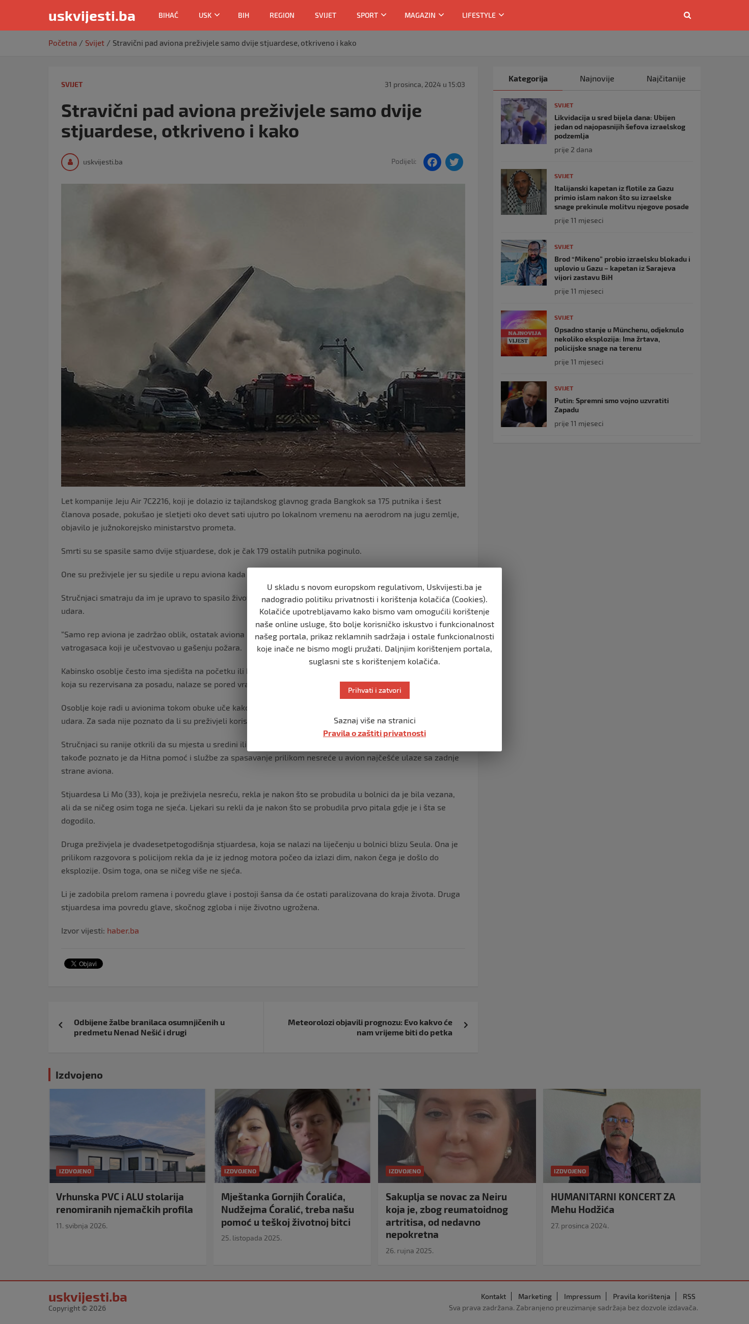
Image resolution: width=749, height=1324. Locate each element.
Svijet (325, 15)
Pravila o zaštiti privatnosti (374, 733)
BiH (243, 15)
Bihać (168, 15)
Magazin (420, 15)
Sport (367, 15)
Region (282, 15)
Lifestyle (479, 15)
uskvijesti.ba (92, 15)
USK (205, 15)
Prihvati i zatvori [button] (375, 690)
